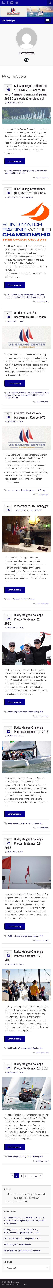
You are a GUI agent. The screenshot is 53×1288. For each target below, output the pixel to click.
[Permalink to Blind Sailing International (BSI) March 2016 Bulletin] (26, 221)
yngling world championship (15, 173)
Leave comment (42, 177)
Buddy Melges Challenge (17, 711)
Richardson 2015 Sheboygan (31, 506)
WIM (41, 711)
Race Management (28, 490)
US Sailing (41, 490)
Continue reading (14, 161)
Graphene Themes (20, 1284)
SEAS (42, 297)
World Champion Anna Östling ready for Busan (22, 1250)
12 (36, 1176)
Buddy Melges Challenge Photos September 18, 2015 (23, 843)
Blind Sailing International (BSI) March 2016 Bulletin (30, 191)
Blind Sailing (23, 197)
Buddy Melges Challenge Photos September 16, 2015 (31, 1066)
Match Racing (24, 392)
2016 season (13, 392)
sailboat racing (14, 395)
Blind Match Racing (15, 294)
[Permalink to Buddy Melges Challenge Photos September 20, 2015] (26, 648)
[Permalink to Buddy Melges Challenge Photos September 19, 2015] (26, 756)
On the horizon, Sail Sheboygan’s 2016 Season (30, 315)
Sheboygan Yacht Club (30, 395)
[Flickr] (11, 2)
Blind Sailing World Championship (17, 1244)
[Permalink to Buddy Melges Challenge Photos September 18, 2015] (26, 872)
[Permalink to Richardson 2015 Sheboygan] (26, 533)
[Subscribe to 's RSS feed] (3, 2)
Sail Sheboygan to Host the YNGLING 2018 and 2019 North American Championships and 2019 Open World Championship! (25, 92)
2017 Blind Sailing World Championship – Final (22, 1238)
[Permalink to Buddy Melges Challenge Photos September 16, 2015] (26, 1093)
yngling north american (38, 170)
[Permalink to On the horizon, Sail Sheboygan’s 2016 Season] (26, 337)
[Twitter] (16, 2)
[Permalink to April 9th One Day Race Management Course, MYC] (26, 437)
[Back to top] (46, 1281)
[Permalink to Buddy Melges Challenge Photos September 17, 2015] (26, 985)
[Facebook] (8, 2)
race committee (37, 392)
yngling (25, 170)
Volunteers (15, 397)
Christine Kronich (14, 170)
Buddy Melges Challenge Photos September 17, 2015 (23, 955)
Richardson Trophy (26, 599)
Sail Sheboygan (8, 20)
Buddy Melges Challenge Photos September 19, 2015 (31, 729)
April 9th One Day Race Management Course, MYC (29, 415)
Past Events (38, 510)
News (21, 103)
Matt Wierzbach (11, 103)
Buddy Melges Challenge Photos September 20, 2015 (23, 619)
